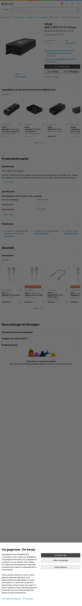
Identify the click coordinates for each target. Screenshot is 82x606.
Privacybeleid (28, 599)
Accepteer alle (60, 555)
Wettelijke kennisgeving (11, 599)
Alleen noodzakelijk (60, 560)
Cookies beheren (60, 567)
